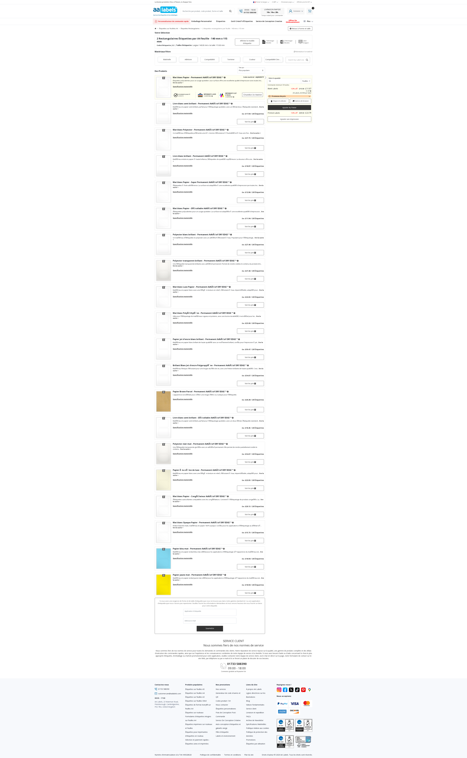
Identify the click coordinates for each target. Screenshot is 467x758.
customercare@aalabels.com (169, 693)
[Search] (230, 11)
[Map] (309, 689)
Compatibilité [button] (209, 59)
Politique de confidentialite (210, 755)
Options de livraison (301, 101)
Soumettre (210, 628)
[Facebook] (285, 689)
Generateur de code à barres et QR (228, 695)
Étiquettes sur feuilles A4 (195, 693)
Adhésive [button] (188, 59)
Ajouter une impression (289, 119)
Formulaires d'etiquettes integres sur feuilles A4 (198, 718)
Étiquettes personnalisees (226, 708)
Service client (251, 708)
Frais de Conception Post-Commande (226, 714)
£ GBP (274, 2)
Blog (248, 701)
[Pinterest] (304, 689)
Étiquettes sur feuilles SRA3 (196, 701)
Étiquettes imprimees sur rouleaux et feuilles (198, 726)
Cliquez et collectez (279, 101)
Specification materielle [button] (182, 87)
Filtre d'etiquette (222, 732)
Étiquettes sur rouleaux (194, 712)
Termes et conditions (232, 755)
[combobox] (298, 60)
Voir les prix (249, 121)
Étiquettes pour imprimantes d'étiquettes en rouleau (196, 734)
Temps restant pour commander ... (272, 15)
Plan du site (248, 755)
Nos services (221, 689)
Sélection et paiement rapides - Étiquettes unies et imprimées (197, 742)
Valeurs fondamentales (255, 705)
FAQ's (248, 716)
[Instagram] (279, 689)
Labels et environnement (225, 736)
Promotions (251, 740)
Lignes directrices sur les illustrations (255, 695)
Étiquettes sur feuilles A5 (195, 689)
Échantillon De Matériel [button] (252, 95)
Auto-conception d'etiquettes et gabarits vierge (228, 726)
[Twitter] (291, 689)
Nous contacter (222, 705)
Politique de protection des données (256, 734)
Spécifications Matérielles (256, 724)
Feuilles (305, 81)
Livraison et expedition (255, 712)
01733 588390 (250, 12)
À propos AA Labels (254, 689)
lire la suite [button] (177, 83)
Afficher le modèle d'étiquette (247, 42)
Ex (303, 2)
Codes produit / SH (223, 701)
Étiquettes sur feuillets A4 (168, 28)
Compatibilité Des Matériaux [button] (274, 59)
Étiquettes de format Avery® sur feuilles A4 (198, 707)
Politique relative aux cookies (257, 728)
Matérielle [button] (167, 59)
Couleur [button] (252, 59)
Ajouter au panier (289, 107)
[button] (221, 21)
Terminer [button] (230, 59)
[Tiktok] (298, 689)
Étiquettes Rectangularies (190, 28)
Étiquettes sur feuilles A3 (195, 697)
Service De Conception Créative (228, 720)
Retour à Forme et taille (300, 28)
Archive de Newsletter (254, 720)
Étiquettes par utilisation (255, 744)
